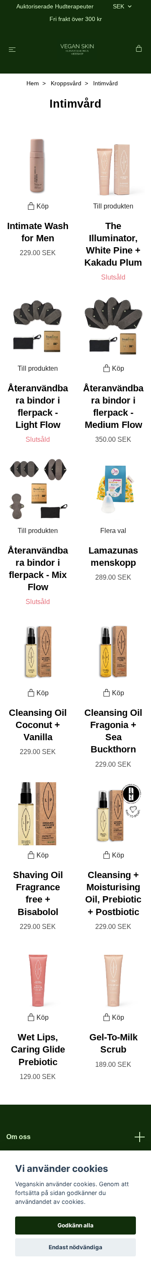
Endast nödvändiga (75, 1247)
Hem (32, 83)
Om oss (18, 1136)
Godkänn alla (75, 1225)
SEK (119, 6)
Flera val (113, 530)
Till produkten (113, 206)
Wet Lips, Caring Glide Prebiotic (38, 1049)
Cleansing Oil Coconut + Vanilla (38, 724)
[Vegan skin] (77, 49)
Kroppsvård (66, 83)
